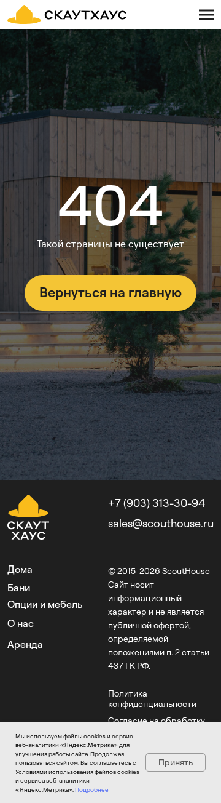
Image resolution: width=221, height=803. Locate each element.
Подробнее (92, 789)
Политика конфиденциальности (152, 698)
